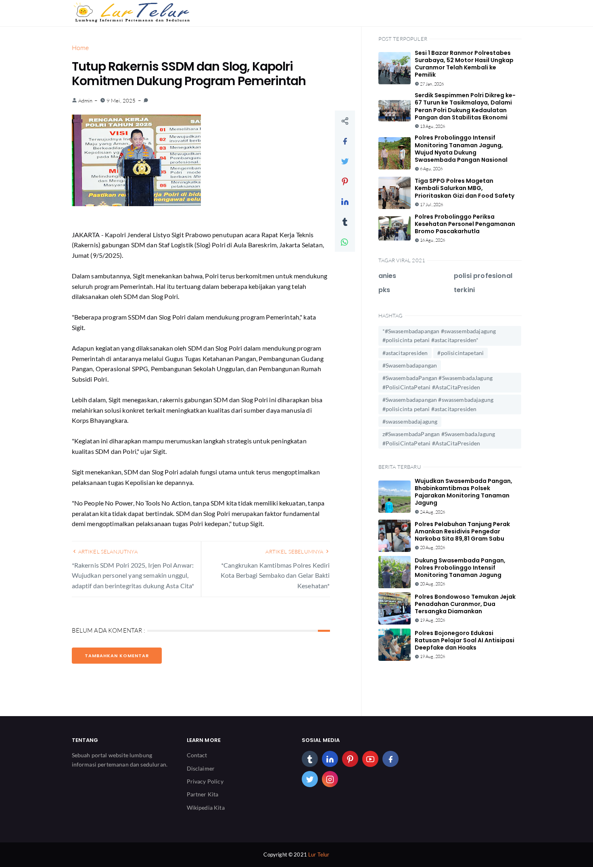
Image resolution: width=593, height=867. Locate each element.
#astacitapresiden (405, 352)
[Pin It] (345, 181)
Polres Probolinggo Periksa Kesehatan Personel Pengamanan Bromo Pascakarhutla (465, 224)
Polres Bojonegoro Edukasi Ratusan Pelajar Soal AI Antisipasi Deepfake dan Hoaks (464, 640)
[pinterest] (350, 759)
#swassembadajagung (410, 421)
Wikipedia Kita (206, 807)
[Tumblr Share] (345, 221)
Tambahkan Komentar (117, 655)
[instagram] (330, 779)
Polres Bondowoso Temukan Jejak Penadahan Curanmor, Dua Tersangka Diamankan (465, 604)
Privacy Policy (205, 781)
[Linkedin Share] (345, 201)
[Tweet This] (345, 161)
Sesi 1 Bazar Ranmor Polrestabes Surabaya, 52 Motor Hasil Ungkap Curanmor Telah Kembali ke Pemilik (464, 64)
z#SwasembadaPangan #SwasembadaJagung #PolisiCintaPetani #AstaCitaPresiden (438, 438)
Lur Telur (318, 854)
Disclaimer (201, 768)
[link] (145, 100)
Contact (197, 755)
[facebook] (390, 759)
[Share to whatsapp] (345, 242)
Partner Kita (203, 794)
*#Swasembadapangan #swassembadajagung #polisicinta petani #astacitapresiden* (439, 335)
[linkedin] (330, 759)
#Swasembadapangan (409, 365)
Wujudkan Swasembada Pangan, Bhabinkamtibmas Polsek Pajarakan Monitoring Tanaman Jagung (463, 492)
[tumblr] (310, 759)
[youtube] (370, 759)
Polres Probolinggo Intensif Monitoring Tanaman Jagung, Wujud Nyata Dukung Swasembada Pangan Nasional (461, 149)
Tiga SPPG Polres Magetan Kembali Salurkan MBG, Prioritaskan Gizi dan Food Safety (464, 188)
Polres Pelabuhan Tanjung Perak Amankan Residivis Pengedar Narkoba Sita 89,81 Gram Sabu (462, 531)
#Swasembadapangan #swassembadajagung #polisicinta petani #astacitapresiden (438, 404)
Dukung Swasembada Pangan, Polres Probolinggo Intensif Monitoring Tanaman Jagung (460, 567)
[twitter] (310, 779)
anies (387, 275)
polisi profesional (483, 275)
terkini (464, 290)
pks (384, 290)
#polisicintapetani (460, 352)
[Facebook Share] (345, 141)
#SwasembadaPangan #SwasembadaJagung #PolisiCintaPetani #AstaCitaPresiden (437, 382)
